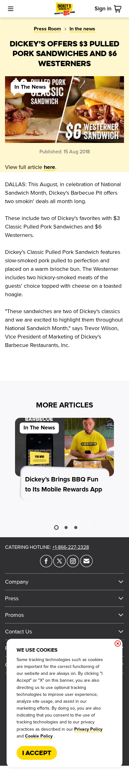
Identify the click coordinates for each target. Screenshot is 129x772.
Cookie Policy (39, 736)
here (49, 167)
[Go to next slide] (89, 526)
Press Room (47, 28)
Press (11, 598)
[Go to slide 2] (66, 527)
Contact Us (18, 631)
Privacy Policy (88, 729)
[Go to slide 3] (75, 527)
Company (16, 581)
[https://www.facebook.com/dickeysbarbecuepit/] (46, 565)
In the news (82, 28)
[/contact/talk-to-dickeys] (86, 565)
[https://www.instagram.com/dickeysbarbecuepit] (73, 565)
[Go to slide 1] (56, 527)
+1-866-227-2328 (70, 547)
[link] (119, 9)
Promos (14, 615)
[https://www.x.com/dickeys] (59, 565)
